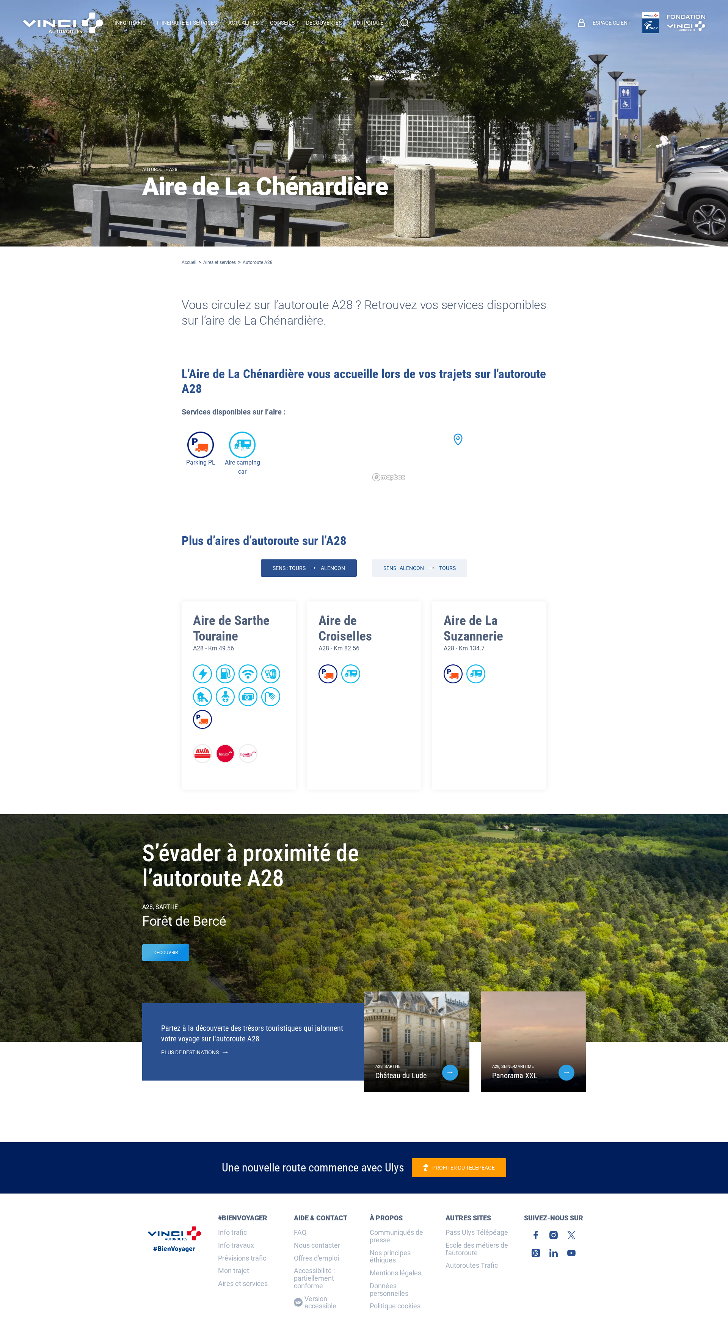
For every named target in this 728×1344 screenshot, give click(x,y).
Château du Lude (401, 1075)
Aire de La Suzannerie (473, 628)
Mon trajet (233, 1271)
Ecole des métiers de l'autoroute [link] (477, 1249)
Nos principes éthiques (390, 1256)
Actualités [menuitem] (243, 23)
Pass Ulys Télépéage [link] (477, 1232)
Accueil (189, 262)
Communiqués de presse (396, 1236)
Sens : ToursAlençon (309, 568)
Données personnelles (389, 1289)
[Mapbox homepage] (388, 477)
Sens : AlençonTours (419, 568)
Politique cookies (395, 1306)
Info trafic (232, 1232)
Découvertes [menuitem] (324, 23)
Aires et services (219, 262)
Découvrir (166, 952)
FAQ (300, 1232)
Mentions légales (395, 1273)
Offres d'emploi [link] (316, 1258)
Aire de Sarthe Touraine (231, 628)
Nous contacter (317, 1245)
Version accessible (320, 1302)
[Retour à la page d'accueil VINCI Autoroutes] (63, 23)
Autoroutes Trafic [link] (472, 1265)
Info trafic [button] (130, 23)
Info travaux (236, 1245)
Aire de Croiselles (345, 628)
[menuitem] (604, 23)
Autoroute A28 (258, 262)
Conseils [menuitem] (282, 23)
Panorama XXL (514, 1075)
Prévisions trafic (242, 1258)
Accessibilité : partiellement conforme (314, 1278)
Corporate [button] (368, 23)
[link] (650, 22)
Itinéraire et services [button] (187, 23)
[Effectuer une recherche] (404, 23)
